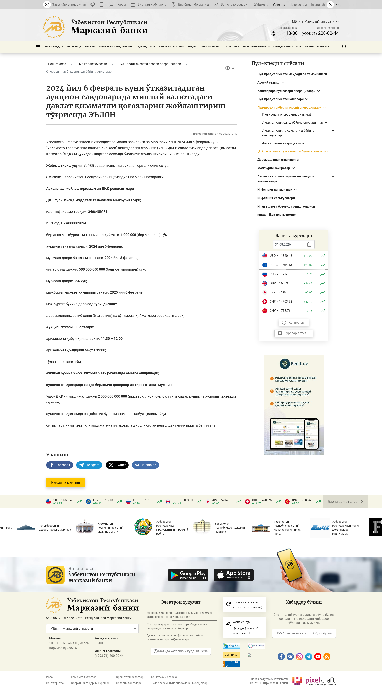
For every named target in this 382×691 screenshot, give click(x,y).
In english (318, 5)
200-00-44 (320, 33)
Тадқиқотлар (145, 46)
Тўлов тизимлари (171, 46)
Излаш (50, 677)
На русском (298, 5)
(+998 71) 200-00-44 (109, 656)
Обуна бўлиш (323, 633)
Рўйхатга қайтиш (65, 482)
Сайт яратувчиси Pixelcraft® (269, 679)
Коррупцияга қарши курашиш (90, 683)
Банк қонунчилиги (256, 46)
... (334, 46)
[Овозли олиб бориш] (92, 4)
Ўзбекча (279, 5)
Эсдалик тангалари (129, 683)
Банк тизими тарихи (164, 677)
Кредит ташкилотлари (203, 46)
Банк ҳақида (54, 46)
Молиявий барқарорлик (115, 46)
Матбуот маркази (317, 46)
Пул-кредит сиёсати (81, 46)
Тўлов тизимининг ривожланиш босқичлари (180, 683)
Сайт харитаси (55, 683)
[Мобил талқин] (101, 4)
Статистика (231, 46)
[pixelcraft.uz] (314, 680)
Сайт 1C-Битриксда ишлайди (269, 683)
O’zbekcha (261, 5)
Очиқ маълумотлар (287, 46)
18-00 (292, 33)
